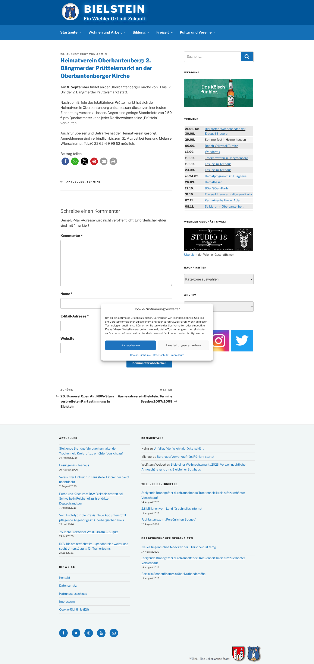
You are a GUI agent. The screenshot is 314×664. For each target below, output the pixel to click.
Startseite (69, 32)
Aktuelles (75, 181)
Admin (101, 54)
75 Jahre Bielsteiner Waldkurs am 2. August (88, 532)
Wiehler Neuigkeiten (159, 484)
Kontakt (64, 577)
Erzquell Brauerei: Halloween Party (228, 194)
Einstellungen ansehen (183, 345)
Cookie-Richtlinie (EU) (74, 609)
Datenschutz (161, 354)
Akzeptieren (130, 345)
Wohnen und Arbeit (105, 32)
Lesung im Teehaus (218, 164)
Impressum (177, 354)
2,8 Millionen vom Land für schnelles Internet (171, 508)
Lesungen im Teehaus (74, 465)
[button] (65, 161)
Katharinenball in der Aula (222, 200)
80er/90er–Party (217, 188)
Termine (94, 181)
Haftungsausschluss (73, 593)
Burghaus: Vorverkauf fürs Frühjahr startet (185, 456)
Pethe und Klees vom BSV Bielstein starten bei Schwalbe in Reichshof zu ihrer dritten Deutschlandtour (91, 498)
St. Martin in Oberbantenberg (224, 206)
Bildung (139, 32)
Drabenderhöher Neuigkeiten (167, 538)
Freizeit (162, 32)
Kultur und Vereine (196, 32)
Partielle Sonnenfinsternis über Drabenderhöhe (173, 573)
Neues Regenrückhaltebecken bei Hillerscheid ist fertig (178, 547)
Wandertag (212, 151)
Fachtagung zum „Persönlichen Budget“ (168, 519)
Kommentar (71, 236)
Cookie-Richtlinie (140, 354)
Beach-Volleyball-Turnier (221, 146)
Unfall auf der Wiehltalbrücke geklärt (179, 448)
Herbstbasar (213, 182)
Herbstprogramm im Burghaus (226, 176)
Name (66, 294)
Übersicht (190, 254)
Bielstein (114, 9)
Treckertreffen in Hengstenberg (226, 158)
